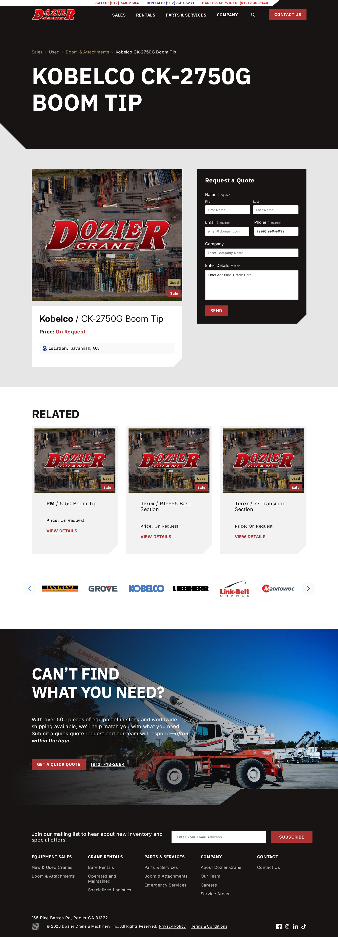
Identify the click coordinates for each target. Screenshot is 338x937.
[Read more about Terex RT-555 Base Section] (169, 459)
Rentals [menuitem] (145, 15)
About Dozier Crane (221, 867)
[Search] (253, 15)
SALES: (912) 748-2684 (117, 3)
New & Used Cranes (52, 867)
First (208, 201)
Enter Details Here (222, 265)
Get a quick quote (58, 764)
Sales (37, 52)
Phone (267, 222)
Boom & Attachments (87, 52)
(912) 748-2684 (108, 764)
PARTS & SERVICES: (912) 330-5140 (235, 3)
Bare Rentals (101, 867)
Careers (209, 885)
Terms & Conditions (209, 926)
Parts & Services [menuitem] (186, 15)
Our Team (211, 876)
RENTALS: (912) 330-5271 (170, 3)
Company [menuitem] (227, 14)
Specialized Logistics (110, 889)
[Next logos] (308, 589)
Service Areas (215, 893)
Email (217, 222)
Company (214, 243)
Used (54, 52)
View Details (61, 531)
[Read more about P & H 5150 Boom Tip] (75, 459)
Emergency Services (165, 885)
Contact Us (287, 14)
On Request (70, 332)
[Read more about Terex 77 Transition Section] (263, 459)
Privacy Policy (172, 926)
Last (256, 201)
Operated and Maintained (102, 879)
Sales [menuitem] (119, 15)
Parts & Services (161, 867)
